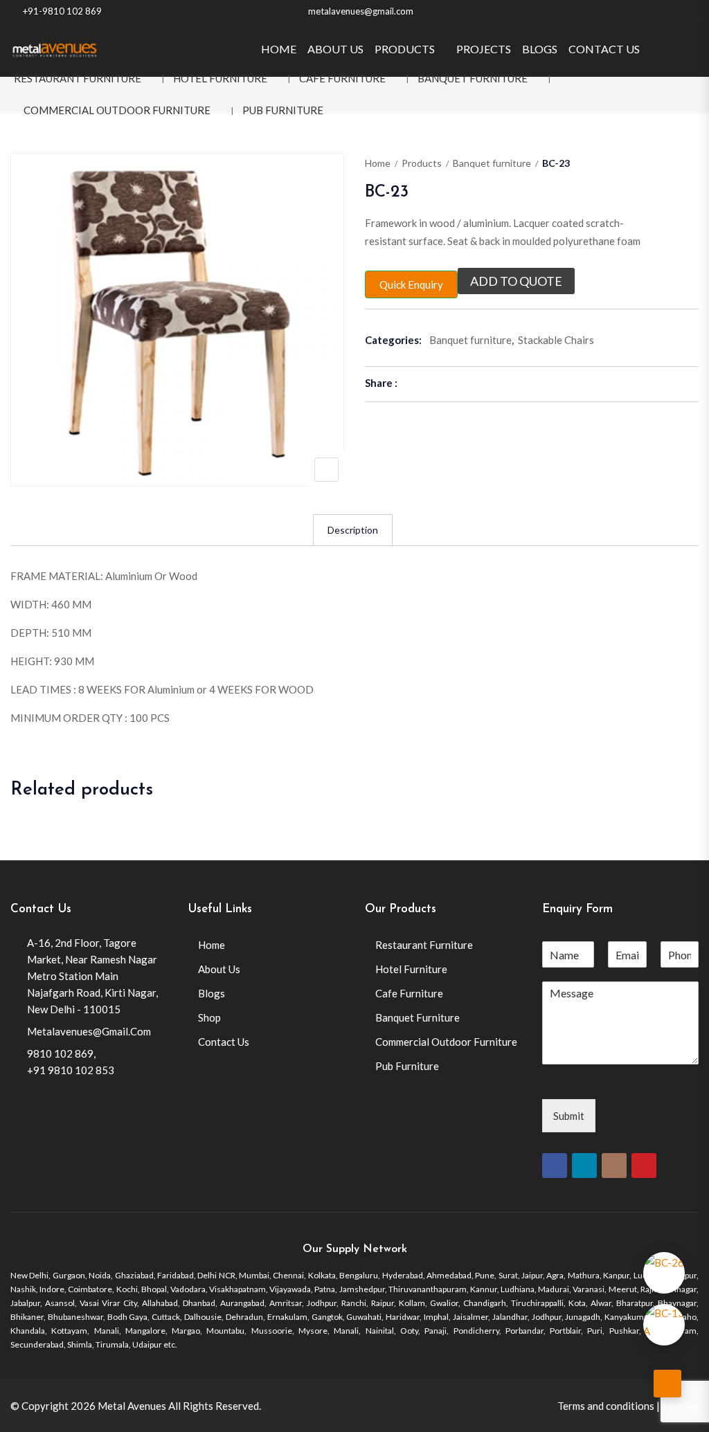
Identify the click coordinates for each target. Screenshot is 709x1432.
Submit (568, 1115)
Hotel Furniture (220, 78)
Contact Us (223, 1041)
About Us (219, 969)
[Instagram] (614, 1165)
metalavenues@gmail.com (360, 11)
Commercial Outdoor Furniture (117, 110)
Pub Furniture (282, 110)
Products (422, 163)
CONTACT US (604, 48)
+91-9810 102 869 (62, 11)
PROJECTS (483, 48)
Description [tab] (352, 530)
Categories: (393, 340)
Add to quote (516, 281)
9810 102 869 (60, 1053)
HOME (278, 48)
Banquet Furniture (473, 78)
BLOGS (539, 48)
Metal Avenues (132, 1405)
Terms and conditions (605, 1405)
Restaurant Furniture (77, 78)
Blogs (211, 993)
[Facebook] (554, 1165)
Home (378, 163)
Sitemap (680, 1405)
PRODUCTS (405, 48)
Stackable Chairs (556, 340)
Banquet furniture (492, 163)
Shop (209, 1017)
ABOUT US (335, 48)
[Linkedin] (584, 1165)
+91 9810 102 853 (70, 1070)
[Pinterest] (643, 1165)
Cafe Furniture (342, 78)
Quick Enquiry (411, 284)
